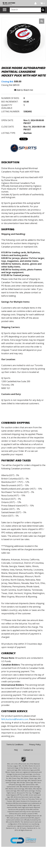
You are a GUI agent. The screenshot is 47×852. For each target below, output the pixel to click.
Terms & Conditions (14, 744)
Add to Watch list (24, 90)
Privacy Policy (35, 744)
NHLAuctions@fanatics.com (14, 719)
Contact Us (28, 750)
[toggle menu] (4, 10)
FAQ (16, 750)
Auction (28, 133)
